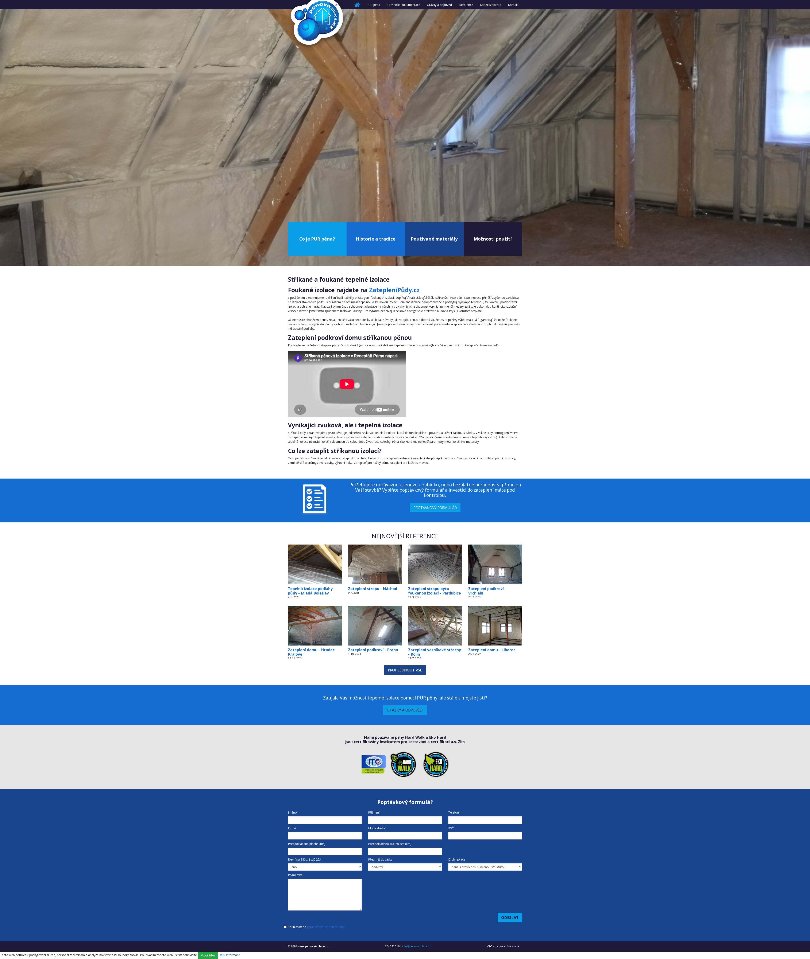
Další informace (229, 955)
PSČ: (451, 828)
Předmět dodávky (380, 859)
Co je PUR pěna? (317, 239)
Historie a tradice (376, 239)
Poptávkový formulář (435, 507)
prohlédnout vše (405, 670)
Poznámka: (295, 875)
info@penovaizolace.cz (416, 946)
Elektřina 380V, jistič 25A (304, 859)
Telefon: (453, 812)
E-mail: (292, 828)
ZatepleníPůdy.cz (394, 290)
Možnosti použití (493, 239)
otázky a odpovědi (405, 710)
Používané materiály (434, 239)
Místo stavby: (377, 828)
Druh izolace (456, 859)
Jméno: (292, 812)
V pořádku (208, 955)
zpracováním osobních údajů (326, 927)
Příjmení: (374, 812)
